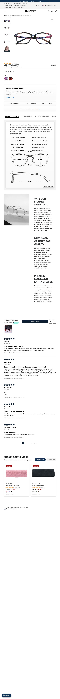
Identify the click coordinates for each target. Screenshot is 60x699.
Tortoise (11, 78)
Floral (6, 78)
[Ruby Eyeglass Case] (43, 473)
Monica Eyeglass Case (12, 485)
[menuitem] (8, 3)
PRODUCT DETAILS (12, 116)
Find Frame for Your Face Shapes (12, 7)
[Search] (48, 11)
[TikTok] (40, 5)
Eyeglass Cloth (51, 459)
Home (5, 15)
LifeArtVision (9, 483)
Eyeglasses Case (40, 459)
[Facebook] (36, 5)
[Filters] (50, 322)
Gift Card (25, 3)
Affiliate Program (17, 3)
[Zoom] (52, 20)
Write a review (35, 321)
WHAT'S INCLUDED (42, 116)
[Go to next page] (39, 443)
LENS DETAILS (27, 116)
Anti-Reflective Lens (17, 15)
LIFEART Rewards (8, 3)
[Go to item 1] (8, 329)
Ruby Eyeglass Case (38, 485)
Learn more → (37, 109)
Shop (9, 15)
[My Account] (51, 11)
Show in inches (48, 186)
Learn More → (10, 97)
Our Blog (23, 7)
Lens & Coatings (8, 5)
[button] (8, 63)
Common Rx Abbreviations (20, 5)
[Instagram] (38, 5)
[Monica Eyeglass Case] (16, 473)
